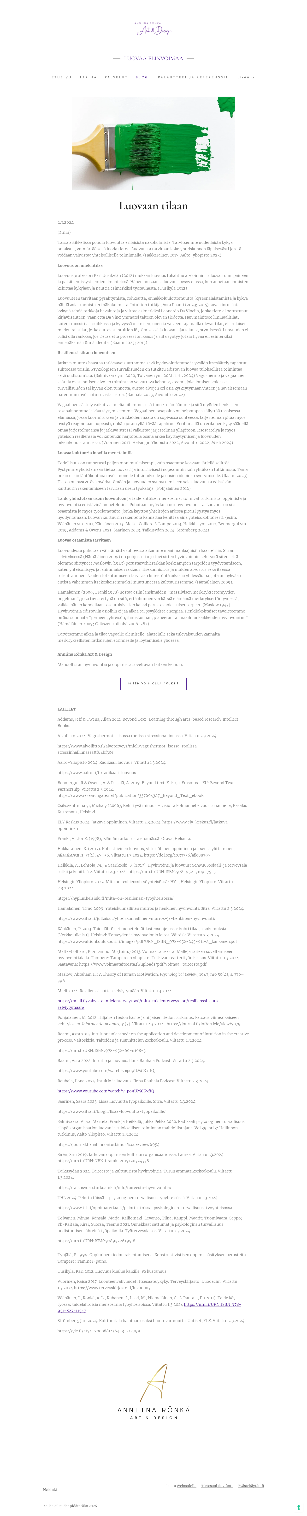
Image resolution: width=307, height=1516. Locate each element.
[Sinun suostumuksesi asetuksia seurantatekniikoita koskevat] (298, 1507)
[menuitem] (64, 78)
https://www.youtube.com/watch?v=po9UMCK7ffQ (106, 1091)
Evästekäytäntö (251, 1486)
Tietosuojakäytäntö (217, 1486)
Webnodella (186, 1486)
